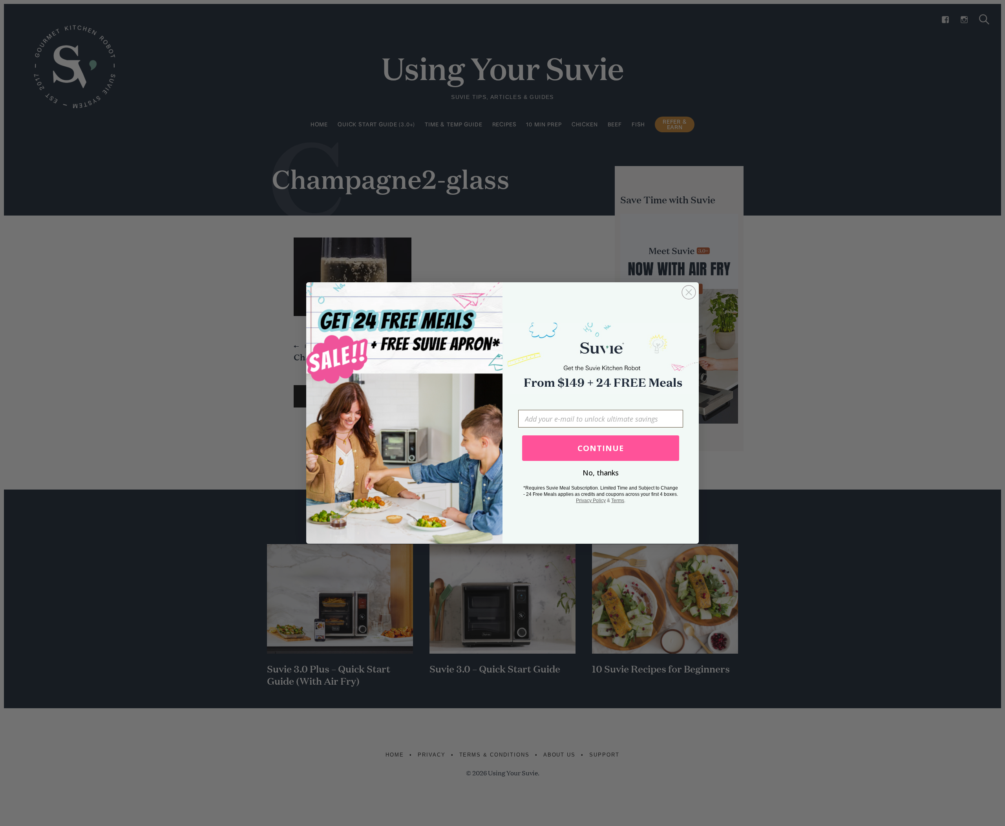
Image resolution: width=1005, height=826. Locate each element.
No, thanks (601, 472)
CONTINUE (600, 448)
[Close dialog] (689, 292)
